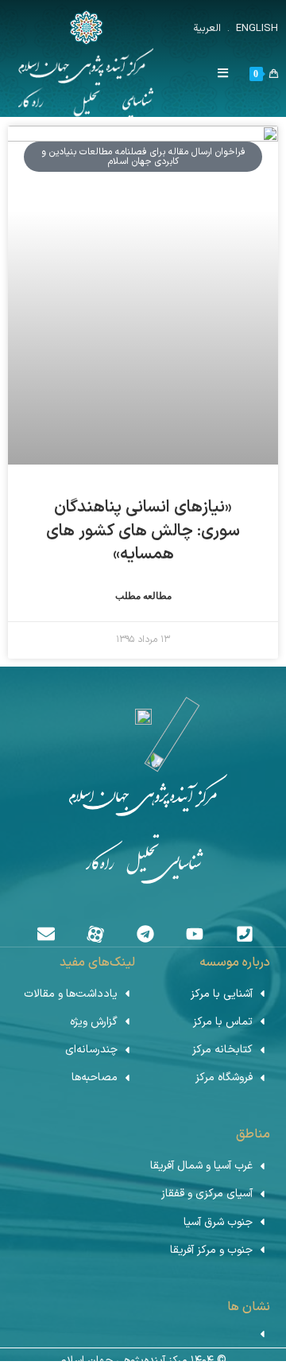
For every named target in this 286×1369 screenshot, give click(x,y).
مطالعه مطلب (143, 595)
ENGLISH (255, 29)
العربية (207, 29)
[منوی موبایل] (229, 74)
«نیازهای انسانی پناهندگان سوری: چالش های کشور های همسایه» (143, 531)
